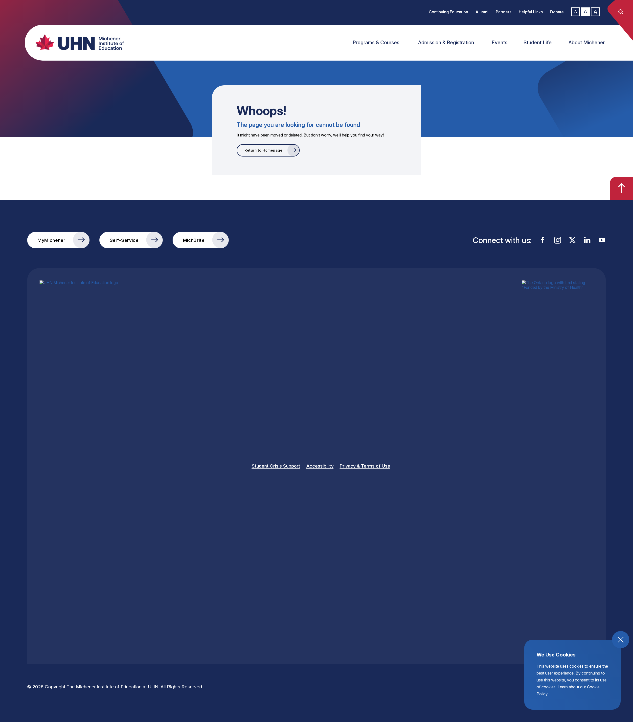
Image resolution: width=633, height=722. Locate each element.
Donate (557, 12)
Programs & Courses (376, 42)
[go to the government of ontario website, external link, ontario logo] (557, 465)
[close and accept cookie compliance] (620, 639)
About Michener (586, 42)
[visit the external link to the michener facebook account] (542, 240)
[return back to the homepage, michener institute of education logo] (84, 42)
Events (499, 42)
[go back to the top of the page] (621, 188)
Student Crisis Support (276, 466)
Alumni (481, 12)
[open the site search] (620, 12)
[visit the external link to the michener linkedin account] (587, 240)
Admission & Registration (446, 42)
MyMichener (52, 240)
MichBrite (194, 240)
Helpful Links (531, 12)
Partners (503, 12)
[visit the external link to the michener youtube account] (602, 240)
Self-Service (124, 240)
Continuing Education (448, 12)
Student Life (537, 42)
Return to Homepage (263, 150)
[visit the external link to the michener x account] (572, 240)
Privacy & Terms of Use (365, 466)
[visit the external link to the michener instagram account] (557, 240)
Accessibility (320, 466)
